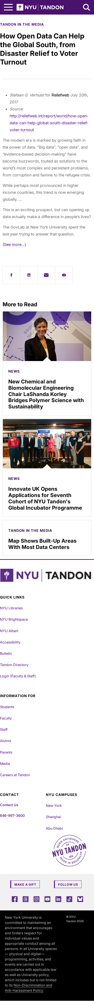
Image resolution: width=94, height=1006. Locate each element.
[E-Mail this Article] (46, 275)
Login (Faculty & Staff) (18, 676)
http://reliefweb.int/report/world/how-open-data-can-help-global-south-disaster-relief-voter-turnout (49, 123)
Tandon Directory (14, 665)
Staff (4, 729)
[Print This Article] (64, 275)
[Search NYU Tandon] (86, 7)
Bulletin (6, 653)
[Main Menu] (8, 7)
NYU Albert (9, 631)
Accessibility (10, 642)
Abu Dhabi (54, 828)
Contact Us (9, 805)
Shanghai (53, 817)
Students (7, 707)
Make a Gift (25, 884)
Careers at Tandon (15, 775)
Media (5, 763)
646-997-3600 (12, 815)
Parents (6, 752)
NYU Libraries (11, 608)
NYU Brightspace (14, 619)
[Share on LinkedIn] (29, 275)
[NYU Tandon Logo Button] (46, 575)
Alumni (5, 741)
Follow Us (68, 884)
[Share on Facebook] (11, 275)
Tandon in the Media (22, 24)
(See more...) (14, 244)
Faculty (6, 718)
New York (54, 805)
